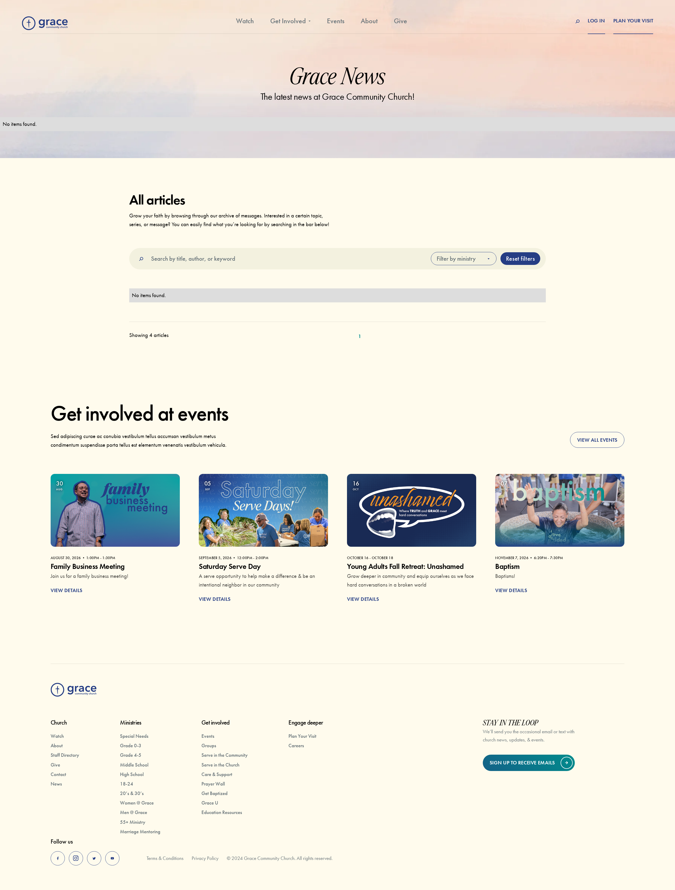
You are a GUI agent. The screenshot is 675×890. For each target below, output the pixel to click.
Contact (58, 774)
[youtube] (112, 858)
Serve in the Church (220, 765)
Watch (245, 21)
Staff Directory (65, 755)
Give (400, 21)
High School (132, 774)
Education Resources (221, 812)
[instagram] (76, 858)
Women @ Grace (137, 802)
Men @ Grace (133, 812)
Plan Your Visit (302, 736)
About (369, 21)
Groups (208, 745)
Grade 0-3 (130, 745)
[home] (45, 22)
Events (335, 21)
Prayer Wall (213, 783)
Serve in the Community (224, 755)
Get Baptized (214, 793)
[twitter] (94, 858)
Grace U (209, 802)
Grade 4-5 (130, 755)
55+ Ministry (132, 822)
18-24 (126, 783)
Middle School (134, 765)
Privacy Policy (205, 858)
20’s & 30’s (132, 793)
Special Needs (134, 736)
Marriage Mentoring (140, 831)
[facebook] (58, 858)
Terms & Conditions (165, 858)
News (56, 783)
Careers (296, 745)
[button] (290, 24)
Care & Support (216, 774)
